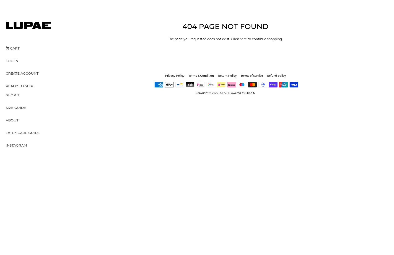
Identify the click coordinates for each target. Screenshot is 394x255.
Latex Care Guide (23, 133)
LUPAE (223, 93)
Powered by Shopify (242, 93)
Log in (12, 61)
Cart (14, 48)
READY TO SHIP (19, 86)
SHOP (11, 95)
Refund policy (276, 75)
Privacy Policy (174, 75)
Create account (22, 73)
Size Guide (16, 107)
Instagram (16, 145)
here (243, 39)
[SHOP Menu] (18, 95)
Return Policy (227, 75)
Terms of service (252, 75)
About (12, 120)
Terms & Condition (201, 75)
